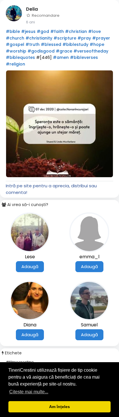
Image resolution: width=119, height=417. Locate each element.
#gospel (15, 44)
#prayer (101, 38)
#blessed (51, 44)
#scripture (64, 38)
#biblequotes (20, 57)
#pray (84, 38)
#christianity (38, 38)
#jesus (28, 31)
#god (43, 31)
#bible (13, 31)
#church (15, 38)
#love (94, 31)
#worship (16, 51)
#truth (32, 44)
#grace (64, 51)
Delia (32, 9)
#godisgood (41, 51)
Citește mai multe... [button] (28, 391)
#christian (76, 31)
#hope (97, 44)
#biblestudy (75, 44)
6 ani (30, 22)
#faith (57, 31)
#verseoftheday (90, 51)
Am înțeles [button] (59, 406)
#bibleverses (84, 57)
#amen (61, 57)
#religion (15, 64)
